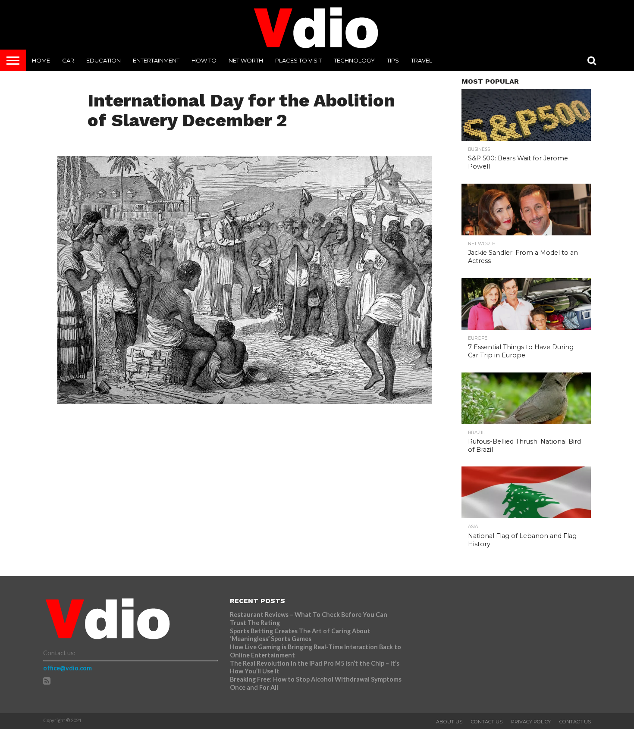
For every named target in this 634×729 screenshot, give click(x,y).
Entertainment (156, 60)
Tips (393, 60)
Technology (354, 60)
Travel (421, 60)
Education (103, 60)
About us (449, 722)
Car (68, 60)
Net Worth (246, 60)
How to (204, 60)
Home (41, 60)
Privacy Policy (531, 722)
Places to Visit (298, 60)
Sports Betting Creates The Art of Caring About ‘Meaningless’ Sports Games (300, 635)
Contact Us (486, 722)
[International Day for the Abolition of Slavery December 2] (244, 401)
